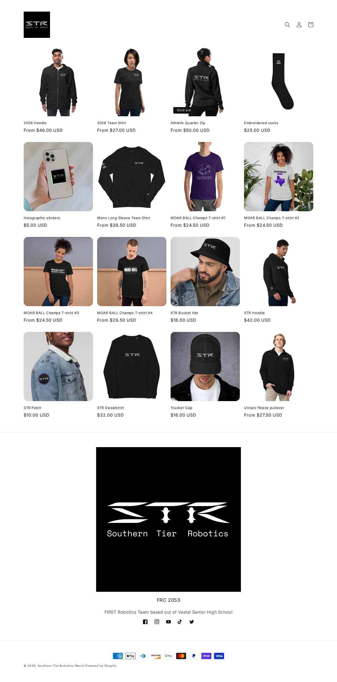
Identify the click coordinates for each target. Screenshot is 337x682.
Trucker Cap (181, 408)
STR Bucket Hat (184, 313)
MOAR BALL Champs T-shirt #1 (198, 218)
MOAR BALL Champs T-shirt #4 (124, 313)
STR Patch (32, 408)
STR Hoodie (254, 313)
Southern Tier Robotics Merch (61, 666)
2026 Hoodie (35, 123)
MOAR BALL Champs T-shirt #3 (51, 313)
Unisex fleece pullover (264, 408)
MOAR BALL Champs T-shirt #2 (271, 218)
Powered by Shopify (101, 666)
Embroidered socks (261, 123)
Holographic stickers (42, 218)
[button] (287, 25)
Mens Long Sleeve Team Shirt (123, 218)
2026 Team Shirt (111, 123)
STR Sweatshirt (110, 408)
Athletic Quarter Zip (188, 123)
